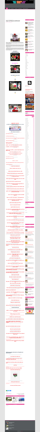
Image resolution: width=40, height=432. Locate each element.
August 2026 (29, 118)
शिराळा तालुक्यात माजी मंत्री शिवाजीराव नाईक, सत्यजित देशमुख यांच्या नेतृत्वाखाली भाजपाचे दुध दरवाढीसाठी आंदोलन (15, 337)
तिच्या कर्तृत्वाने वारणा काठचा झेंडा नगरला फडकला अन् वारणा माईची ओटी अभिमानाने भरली (15, 334)
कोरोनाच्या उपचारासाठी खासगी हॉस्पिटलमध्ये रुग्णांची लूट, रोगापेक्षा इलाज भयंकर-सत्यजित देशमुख (15, 295)
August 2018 (29, 200)
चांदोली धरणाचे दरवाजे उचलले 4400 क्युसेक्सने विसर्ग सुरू (13, 305)
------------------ (20, 132)
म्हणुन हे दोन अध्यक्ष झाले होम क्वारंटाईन (15, 204)
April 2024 (29, 143)
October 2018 (29, 198)
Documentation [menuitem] (20, 8)
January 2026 (29, 121)
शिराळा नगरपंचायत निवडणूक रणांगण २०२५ (30, 41)
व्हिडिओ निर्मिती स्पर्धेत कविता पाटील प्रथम (10, 158)
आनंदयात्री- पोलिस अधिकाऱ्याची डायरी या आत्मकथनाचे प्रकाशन (15, 173)
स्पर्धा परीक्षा (26, 75)
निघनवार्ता (26, 66)
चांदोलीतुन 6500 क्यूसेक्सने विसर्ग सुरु (15, 302)
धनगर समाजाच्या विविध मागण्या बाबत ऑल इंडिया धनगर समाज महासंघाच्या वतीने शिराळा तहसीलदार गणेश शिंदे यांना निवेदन (15, 272)
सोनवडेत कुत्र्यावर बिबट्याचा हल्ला (15, 381)
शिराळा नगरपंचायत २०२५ (19, 1)
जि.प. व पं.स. (24, 1)
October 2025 (29, 124)
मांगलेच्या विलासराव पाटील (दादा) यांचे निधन (15, 237)
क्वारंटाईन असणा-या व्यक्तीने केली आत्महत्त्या (15, 316)
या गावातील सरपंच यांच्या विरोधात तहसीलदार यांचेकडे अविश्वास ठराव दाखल (14, 362)
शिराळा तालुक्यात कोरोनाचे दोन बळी (15, 240)
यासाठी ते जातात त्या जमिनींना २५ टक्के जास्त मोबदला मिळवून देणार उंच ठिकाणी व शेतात (15, 150)
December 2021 (29, 171)
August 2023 (29, 150)
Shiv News (7, 22)
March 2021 (29, 180)
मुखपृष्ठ (26, 71)
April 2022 (29, 167)
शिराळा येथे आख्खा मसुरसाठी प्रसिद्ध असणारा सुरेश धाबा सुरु (15, 263)
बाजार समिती (14, 1)
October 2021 (29, 173)
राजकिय (26, 72)
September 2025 (29, 125)
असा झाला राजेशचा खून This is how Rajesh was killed (30, 44)
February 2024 (29, 144)
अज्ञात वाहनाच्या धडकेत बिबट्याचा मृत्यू (15, 369)
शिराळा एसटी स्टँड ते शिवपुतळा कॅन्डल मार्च (10, 140)
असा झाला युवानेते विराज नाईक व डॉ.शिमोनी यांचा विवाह (31, 49)
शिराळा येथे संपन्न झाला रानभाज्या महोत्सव (15, 283)
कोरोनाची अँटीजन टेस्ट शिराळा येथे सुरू (15, 285)
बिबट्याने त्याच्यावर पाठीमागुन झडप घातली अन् (15, 202)
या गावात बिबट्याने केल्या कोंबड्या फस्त (15, 356)
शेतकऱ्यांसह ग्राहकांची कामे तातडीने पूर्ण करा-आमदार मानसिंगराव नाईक (15, 186)
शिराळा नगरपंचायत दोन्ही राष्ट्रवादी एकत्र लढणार (30, 304)
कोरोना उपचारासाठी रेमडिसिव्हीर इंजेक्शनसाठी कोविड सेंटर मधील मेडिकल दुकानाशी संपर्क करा (15, 162)
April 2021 (29, 179)
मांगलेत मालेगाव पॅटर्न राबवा (15, 247)
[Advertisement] (20, 14)
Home (6, 19)
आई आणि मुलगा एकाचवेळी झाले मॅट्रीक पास (15, 331)
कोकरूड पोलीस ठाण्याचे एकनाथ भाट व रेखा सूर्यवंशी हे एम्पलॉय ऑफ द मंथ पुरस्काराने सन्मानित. (15, 266)
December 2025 (29, 122)
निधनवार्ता (26, 67)
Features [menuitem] (9, 8)
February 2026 (29, 120)
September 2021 (29, 174)
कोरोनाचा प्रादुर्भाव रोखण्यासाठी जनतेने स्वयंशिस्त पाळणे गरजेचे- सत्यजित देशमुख (15, 179)
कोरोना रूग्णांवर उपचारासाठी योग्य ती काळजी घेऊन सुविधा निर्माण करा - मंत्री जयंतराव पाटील (15, 184)
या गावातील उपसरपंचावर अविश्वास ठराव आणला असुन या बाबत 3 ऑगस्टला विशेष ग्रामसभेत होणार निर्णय (14, 359)
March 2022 (29, 168)
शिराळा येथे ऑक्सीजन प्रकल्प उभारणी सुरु (15, 168)
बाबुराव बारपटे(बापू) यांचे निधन (9, 143)
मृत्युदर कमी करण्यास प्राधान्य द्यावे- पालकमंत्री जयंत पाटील (13, 181)
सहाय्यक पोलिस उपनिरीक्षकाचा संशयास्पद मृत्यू (14, 401)
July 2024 (29, 140)
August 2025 (29, 126)
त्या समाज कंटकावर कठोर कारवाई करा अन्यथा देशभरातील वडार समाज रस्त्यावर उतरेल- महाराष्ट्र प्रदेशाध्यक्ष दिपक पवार (15, 213)
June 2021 (29, 177)
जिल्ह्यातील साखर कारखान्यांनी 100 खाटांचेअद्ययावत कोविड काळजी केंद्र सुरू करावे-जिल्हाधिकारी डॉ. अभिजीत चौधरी (15, 269)
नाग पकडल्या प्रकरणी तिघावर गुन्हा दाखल (15, 385)
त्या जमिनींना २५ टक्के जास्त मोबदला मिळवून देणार (12, 146)
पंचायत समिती (26, 68)
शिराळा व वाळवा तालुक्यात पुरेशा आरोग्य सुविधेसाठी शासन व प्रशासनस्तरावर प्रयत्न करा (15, 200)
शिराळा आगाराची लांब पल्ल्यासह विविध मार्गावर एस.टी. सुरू (15, 154)
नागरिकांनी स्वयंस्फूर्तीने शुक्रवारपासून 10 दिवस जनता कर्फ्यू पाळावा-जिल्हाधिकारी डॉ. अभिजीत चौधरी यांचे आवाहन (15, 176)
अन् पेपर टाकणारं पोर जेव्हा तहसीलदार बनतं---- (15, 258)
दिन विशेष (26, 63)
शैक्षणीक (26, 73)
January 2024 (29, 145)
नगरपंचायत (26, 64)
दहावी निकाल (15, 365)
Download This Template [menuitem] (25, 8)
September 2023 (29, 149)
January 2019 (29, 196)
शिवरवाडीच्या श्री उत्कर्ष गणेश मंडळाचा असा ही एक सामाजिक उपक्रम (15, 188)
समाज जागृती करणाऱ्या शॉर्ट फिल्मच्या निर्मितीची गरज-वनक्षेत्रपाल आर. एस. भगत (15, 261)
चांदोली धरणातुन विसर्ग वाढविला (15, 274)
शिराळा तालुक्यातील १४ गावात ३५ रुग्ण (9, 156)
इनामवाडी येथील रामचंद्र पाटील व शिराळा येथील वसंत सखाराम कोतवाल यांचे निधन (15, 292)
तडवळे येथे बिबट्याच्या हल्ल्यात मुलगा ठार (30, 33)
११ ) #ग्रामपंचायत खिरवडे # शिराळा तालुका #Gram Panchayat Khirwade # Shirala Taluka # (31, 30)
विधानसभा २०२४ (23, 2)
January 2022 (29, 170)
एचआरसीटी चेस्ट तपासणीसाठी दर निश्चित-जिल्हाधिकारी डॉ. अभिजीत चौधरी (15, 153)
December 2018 (29, 197)
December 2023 (29, 146)
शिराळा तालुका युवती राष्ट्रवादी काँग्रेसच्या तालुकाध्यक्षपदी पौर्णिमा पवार (15, 287)
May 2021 (29, 178)
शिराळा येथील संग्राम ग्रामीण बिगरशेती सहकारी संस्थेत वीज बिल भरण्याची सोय (15, 282)
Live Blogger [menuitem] (16, 8)
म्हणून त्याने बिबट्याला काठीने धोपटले (9, 133)
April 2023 (29, 154)
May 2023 (29, 153)
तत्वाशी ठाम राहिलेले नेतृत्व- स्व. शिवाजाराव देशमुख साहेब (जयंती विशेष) (15, 232)
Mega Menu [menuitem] (12, 8)
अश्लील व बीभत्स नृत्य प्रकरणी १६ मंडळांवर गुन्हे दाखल (31, 289)
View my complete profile (27, 204)
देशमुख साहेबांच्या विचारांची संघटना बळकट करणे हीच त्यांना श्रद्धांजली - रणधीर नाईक (15, 217)
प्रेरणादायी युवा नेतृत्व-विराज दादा (9, 164)
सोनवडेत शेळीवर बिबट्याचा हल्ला (15, 300)
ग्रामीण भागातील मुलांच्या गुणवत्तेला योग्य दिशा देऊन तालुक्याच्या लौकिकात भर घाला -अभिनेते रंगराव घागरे (15, 242)
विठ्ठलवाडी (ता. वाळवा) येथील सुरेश (9, 142)
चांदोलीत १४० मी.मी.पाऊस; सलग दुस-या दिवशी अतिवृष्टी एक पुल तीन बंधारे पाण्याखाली (15, 310)
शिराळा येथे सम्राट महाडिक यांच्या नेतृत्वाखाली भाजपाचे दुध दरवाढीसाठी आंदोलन (15, 341)
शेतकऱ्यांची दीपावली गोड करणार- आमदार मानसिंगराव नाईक (15, 249)
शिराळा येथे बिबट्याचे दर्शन (15, 279)
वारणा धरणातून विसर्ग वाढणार (8, 401)
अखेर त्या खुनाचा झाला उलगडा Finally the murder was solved (31, 27)
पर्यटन (25, 69)
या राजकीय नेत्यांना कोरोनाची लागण (15, 166)
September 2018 (29, 199)
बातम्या (26, 70)
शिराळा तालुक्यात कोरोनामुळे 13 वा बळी (15, 238)
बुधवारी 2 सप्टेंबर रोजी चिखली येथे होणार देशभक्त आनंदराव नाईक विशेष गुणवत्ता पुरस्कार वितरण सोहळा (15, 191)
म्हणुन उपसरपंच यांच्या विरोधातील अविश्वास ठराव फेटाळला (13, 326)
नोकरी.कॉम (15, 2)
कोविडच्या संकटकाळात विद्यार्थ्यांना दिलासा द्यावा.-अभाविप (15, 171)
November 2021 (29, 172)
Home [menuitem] (6, 8)
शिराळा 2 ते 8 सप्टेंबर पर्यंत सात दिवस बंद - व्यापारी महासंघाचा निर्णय (15, 197)
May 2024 (29, 142)
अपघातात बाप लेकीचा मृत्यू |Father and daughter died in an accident (31, 36)
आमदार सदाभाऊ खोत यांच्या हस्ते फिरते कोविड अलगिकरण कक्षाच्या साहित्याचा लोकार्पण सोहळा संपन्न (15, 223)
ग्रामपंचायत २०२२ (18, 2)
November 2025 (29, 123)
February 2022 (29, 169)
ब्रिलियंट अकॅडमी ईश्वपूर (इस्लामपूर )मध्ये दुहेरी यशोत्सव (21, 401)
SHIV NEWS (7, 4)
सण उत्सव (26, 74)
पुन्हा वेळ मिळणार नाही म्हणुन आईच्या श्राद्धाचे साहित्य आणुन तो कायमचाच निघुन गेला (15, 254)
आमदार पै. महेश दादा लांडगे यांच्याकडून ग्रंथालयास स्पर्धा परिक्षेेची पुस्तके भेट (16, 195)
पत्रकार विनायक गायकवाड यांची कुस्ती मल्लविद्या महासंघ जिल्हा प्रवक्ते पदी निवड (14, 245)
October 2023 (29, 148)
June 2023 (29, 152)
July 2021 (29, 176)
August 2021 (29, 175)
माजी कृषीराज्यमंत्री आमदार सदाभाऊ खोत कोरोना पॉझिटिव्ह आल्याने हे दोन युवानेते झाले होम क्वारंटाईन (15, 209)
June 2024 (29, 141)
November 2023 (29, 147)
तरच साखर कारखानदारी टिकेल (31, 46)
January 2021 (29, 182)
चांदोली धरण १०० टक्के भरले (15, 160)
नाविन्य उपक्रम (26, 65)
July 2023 (29, 151)
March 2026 (29, 119)
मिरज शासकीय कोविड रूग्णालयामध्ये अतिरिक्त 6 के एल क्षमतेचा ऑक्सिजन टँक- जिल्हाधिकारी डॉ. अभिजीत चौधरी (15, 226)
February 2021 (29, 181)
